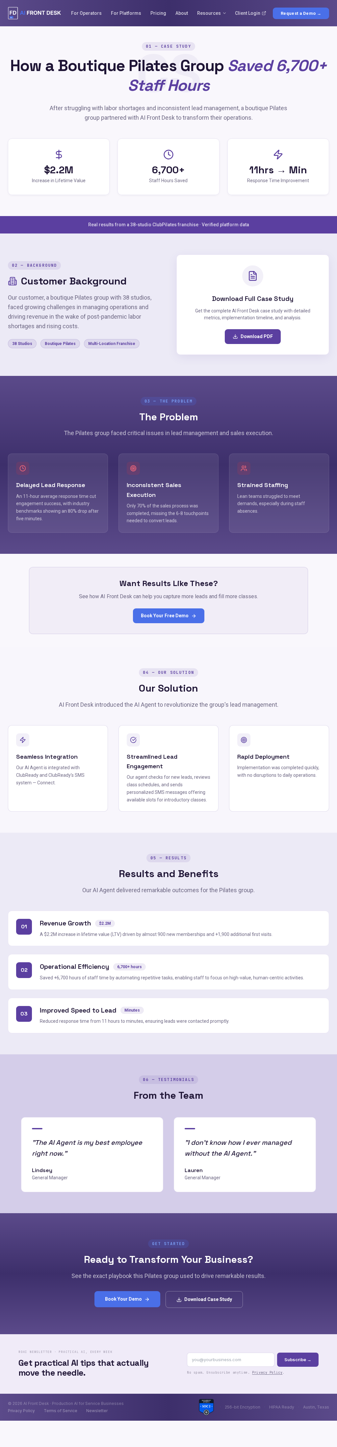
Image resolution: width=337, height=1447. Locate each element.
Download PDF (257, 336)
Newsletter (97, 1410)
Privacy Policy (267, 1372)
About (181, 13)
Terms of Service (60, 1410)
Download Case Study (208, 1299)
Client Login (247, 13)
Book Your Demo (123, 1299)
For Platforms (126, 13)
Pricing (158, 13)
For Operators (86, 13)
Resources (209, 13)
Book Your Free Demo (165, 615)
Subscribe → (297, 1359)
